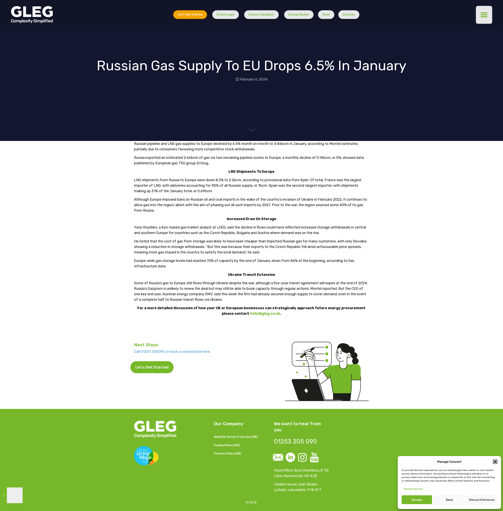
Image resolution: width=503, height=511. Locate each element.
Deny (449, 500)
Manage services (413, 488)
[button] (495, 462)
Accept (417, 500)
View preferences (482, 500)
